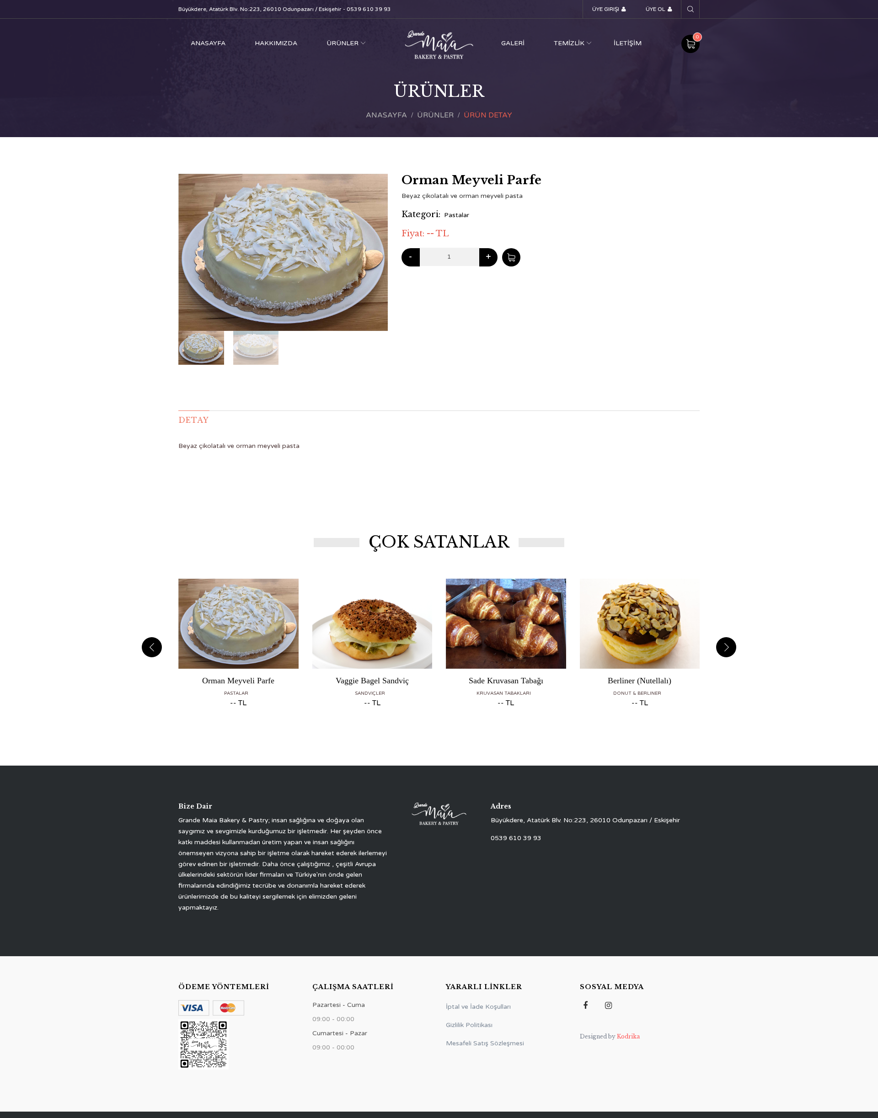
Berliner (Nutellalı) (639, 680)
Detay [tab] (193, 420)
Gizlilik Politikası (469, 1025)
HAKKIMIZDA (276, 43)
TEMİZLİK (569, 43)
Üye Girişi (605, 9)
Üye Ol (655, 9)
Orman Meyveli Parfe (238, 680)
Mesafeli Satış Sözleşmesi (485, 1043)
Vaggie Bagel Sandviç (372, 680)
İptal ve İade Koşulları (478, 1007)
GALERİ (513, 43)
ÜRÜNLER (343, 43)
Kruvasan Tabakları (503, 693)
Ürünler (435, 115)
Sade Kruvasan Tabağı (506, 680)
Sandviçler (370, 693)
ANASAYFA (208, 43)
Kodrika (628, 1036)
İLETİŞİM (628, 43)
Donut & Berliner (637, 693)
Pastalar (456, 215)
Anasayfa (386, 115)
